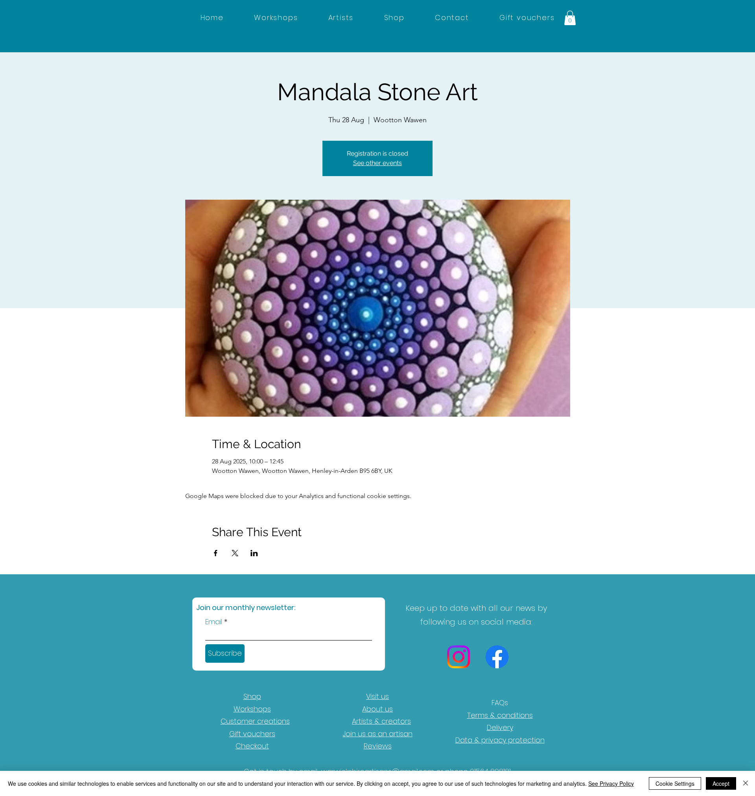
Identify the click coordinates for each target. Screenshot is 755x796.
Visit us (377, 696)
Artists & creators (381, 721)
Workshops (252, 709)
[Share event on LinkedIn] (254, 553)
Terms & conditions (500, 715)
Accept (721, 783)
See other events (377, 163)
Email (213, 621)
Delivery (500, 727)
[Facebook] (497, 657)
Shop (252, 696)
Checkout (252, 746)
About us (377, 709)
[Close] (745, 783)
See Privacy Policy (611, 783)
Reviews (378, 746)
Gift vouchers (252, 734)
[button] (570, 18)
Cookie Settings (675, 783)
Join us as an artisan (377, 734)
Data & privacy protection (500, 740)
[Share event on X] (235, 553)
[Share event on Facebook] (215, 553)
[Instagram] (458, 657)
